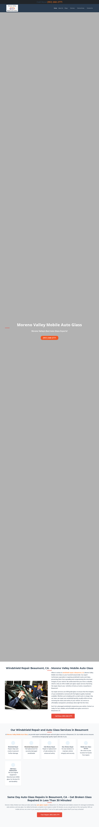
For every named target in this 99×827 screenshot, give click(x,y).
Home (55, 8)
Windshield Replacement (31, 747)
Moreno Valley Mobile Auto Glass (17, 734)
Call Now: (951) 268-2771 (63, 716)
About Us (60, 8)
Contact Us (90, 8)
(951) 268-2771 (54, 2)
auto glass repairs (42, 805)
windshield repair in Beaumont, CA (73, 672)
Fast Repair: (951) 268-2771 (50, 815)
